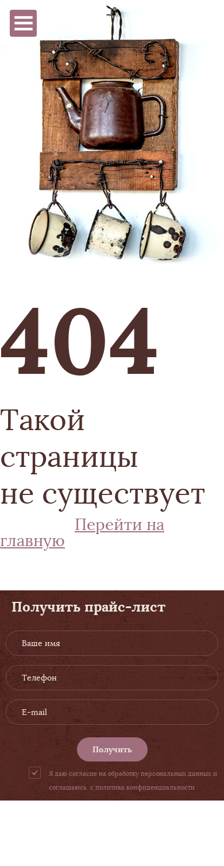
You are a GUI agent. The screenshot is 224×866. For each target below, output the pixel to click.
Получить (112, 749)
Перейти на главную (82, 533)
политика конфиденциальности (145, 787)
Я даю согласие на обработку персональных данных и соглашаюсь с (133, 780)
